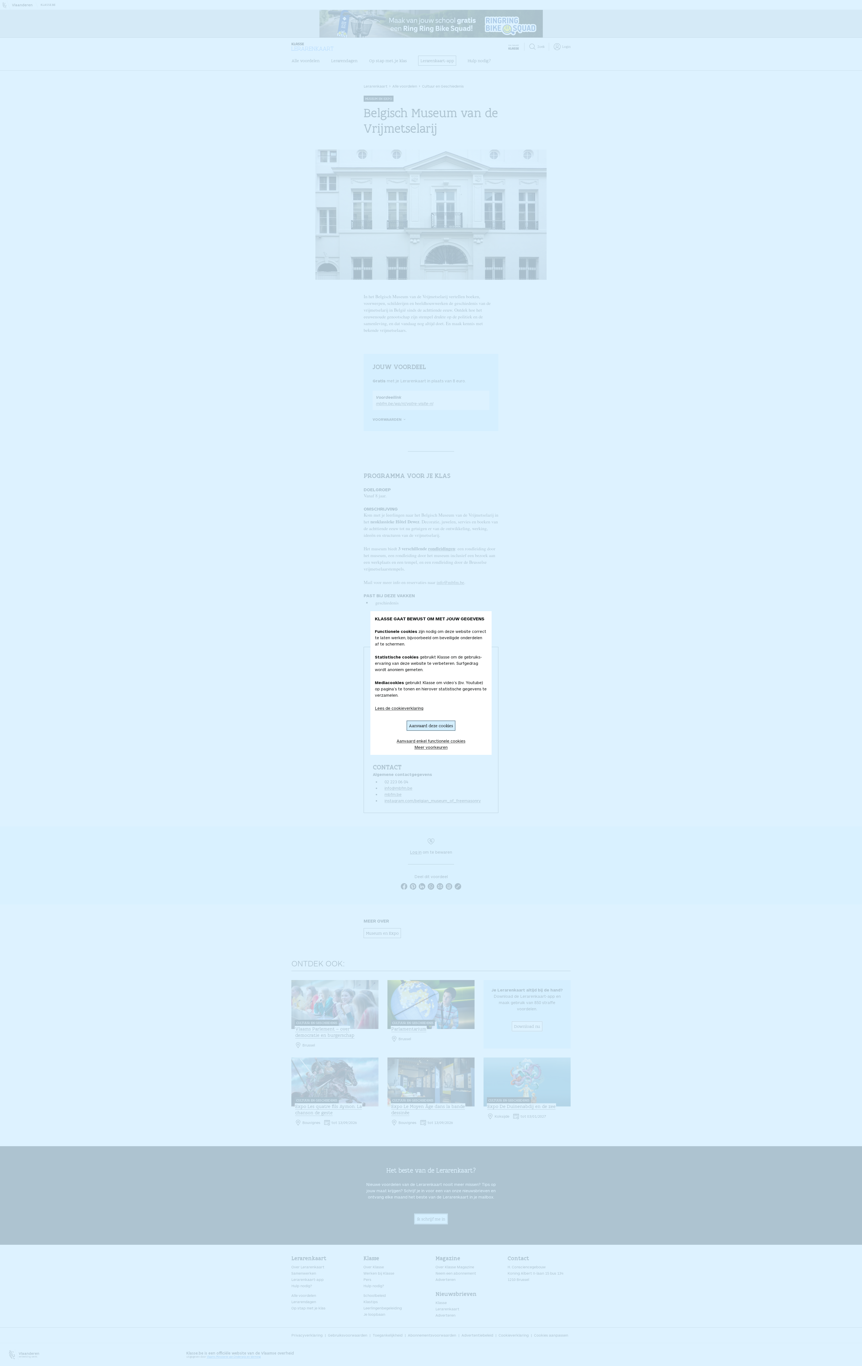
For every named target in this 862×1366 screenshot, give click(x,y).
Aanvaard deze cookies (431, 725)
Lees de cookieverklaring (399, 708)
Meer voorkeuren (431, 747)
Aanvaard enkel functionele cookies (431, 740)
